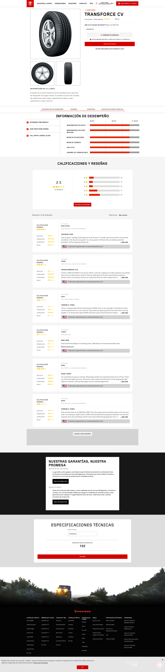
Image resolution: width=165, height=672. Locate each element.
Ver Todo (29, 653)
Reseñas (74, 109)
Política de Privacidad (40, 663)
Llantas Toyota (30, 649)
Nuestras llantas (44, 3)
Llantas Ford (30, 632)
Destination (71, 620)
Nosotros (72, 3)
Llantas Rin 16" (45, 637)
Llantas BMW (30, 620)
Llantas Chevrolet (31, 624)
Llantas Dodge (30, 628)
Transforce (71, 637)
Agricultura (59, 637)
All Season (71, 628)
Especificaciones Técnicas (112, 109)
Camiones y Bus (60, 628)
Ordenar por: (113, 215)
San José (84, 630)
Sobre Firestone (110, 620)
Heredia (84, 622)
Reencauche (59, 632)
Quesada (84, 650)
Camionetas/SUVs (60, 624)
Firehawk (70, 624)
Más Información (60, 481)
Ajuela (83, 626)
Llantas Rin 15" (45, 641)
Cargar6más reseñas (82, 434)
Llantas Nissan (30, 645)
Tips (91, 3)
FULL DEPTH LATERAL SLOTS (40, 135)
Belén (83, 638)
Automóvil (58, 620)
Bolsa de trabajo (110, 624)
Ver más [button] (83, 556)
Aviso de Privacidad (98, 624)
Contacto (83, 3)
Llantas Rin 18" (45, 628)
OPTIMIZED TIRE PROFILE (39, 122)
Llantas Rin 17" (45, 632)
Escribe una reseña (82, 204)
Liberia (83, 634)
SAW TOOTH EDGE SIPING (39, 129)
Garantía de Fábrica (98, 639)
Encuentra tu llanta (129, 3)
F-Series (70, 632)
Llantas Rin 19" (45, 624)
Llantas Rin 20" (45, 620)
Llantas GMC (30, 637)
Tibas (83, 642)
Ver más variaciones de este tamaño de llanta (109, 48)
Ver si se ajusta (110, 44)
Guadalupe (85, 646)
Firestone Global (110, 639)
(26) (118, 19)
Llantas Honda (30, 641)
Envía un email (96, 620)
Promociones (60, 3)
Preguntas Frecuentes (98, 628)
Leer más (125, 242)
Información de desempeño (52, 109)
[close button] (163, 660)
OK (82, 667)
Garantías (91, 109)
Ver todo (58, 645)
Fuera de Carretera (61, 641)
